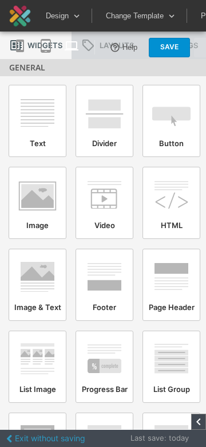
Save (169, 46)
